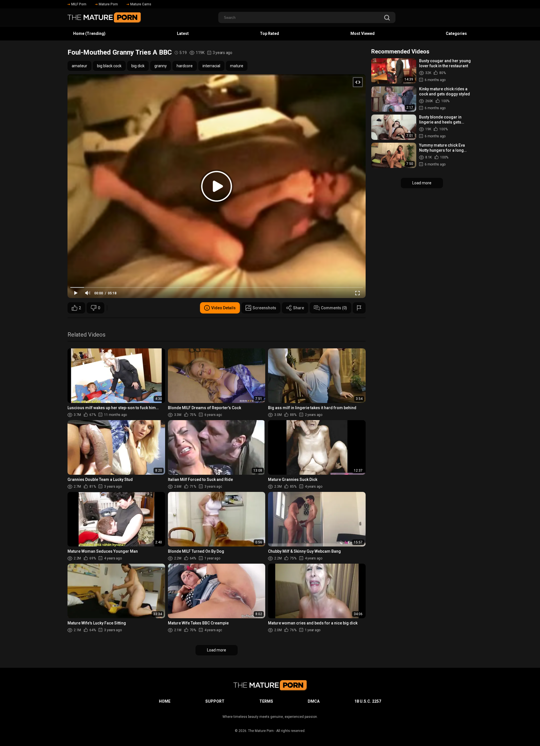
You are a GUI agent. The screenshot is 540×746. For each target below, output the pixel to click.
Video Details (223, 308)
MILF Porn (78, 4)
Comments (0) (334, 308)
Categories (456, 33)
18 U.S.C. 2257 (367, 701)
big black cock (109, 66)
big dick (138, 66)
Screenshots (264, 308)
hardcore (185, 66)
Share (298, 308)
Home (164, 701)
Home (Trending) (89, 33)
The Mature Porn (261, 731)
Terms (266, 701)
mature (236, 66)
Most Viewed (362, 33)
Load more (216, 650)
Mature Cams (140, 4)
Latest (183, 33)
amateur (79, 66)
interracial (211, 66)
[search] (387, 18)
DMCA (314, 701)
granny (160, 66)
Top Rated (269, 33)
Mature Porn (108, 4)
